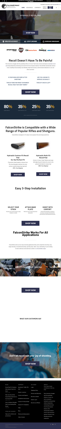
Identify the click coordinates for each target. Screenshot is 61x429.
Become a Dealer (35, 396)
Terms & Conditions (13, 427)
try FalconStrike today (40, 248)
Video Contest (21, 417)
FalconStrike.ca (56, 4)
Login (32, 387)
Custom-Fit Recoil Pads (23, 401)
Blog (19, 410)
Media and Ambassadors (24, 414)
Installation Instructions (23, 398)
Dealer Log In (34, 399)
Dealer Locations (22, 392)
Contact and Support (23, 395)
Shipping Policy (34, 390)
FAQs (19, 407)
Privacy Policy (7, 427)
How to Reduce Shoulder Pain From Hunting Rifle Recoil (11, 404)
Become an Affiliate (35, 402)
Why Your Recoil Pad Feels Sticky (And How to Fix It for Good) (11, 396)
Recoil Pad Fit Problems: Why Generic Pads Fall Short (11, 389)
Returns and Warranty (36, 393)
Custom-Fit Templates (23, 404)
